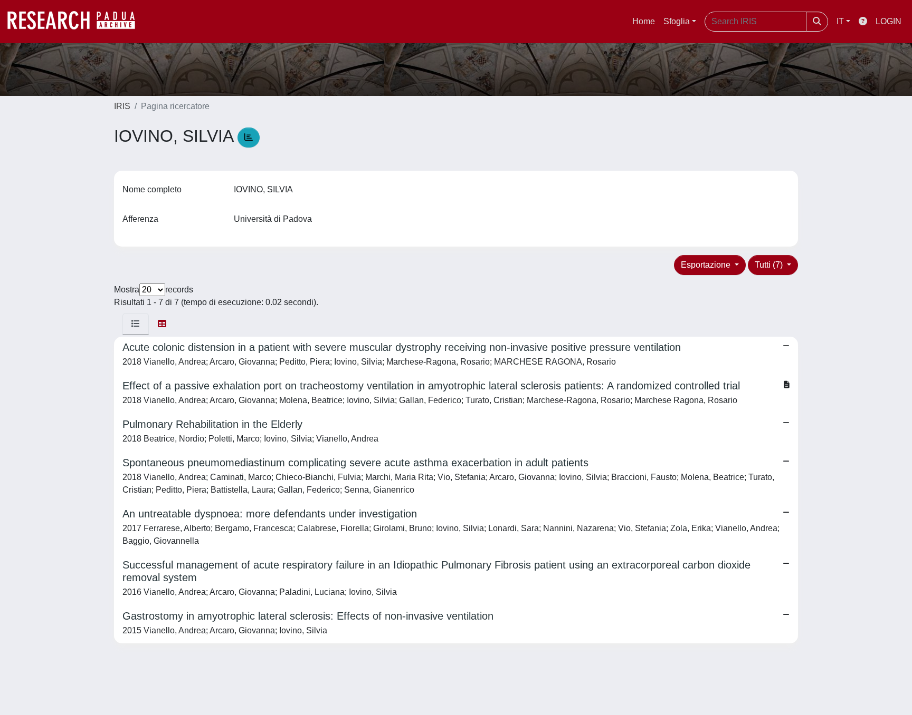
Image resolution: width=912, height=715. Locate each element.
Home (643, 21)
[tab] (135, 324)
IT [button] (840, 21)
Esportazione (707, 264)
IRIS (122, 106)
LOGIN (888, 21)
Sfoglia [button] (676, 21)
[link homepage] (76, 21)
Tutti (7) (770, 264)
